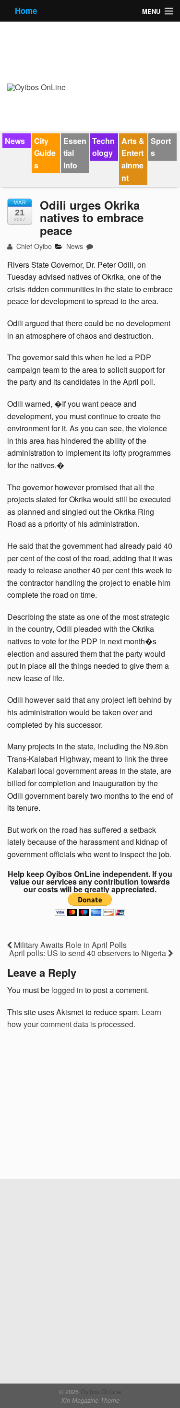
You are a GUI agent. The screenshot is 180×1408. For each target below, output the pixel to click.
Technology (103, 147)
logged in (67, 989)
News (15, 140)
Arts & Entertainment (132, 159)
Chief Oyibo (33, 246)
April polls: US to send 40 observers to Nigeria (88, 952)
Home (26, 10)
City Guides (45, 153)
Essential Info (74, 153)
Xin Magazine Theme (90, 1400)
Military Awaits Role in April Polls (69, 944)
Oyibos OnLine (100, 1391)
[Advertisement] (79, 1108)
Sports (161, 147)
